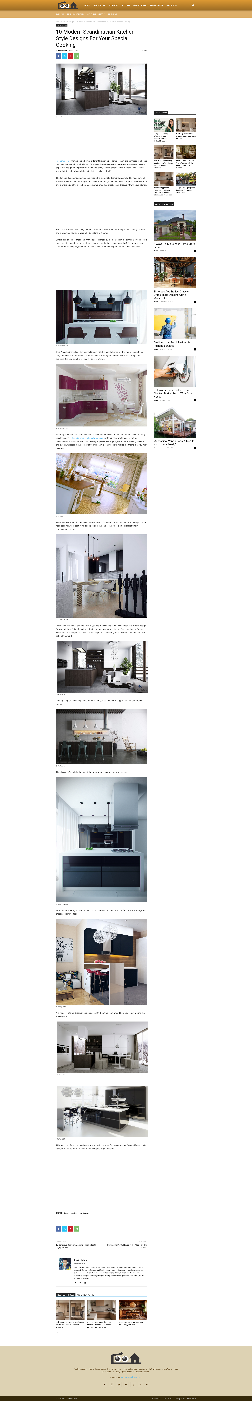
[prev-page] (57, 1332)
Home (87, 5)
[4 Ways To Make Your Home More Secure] (175, 225)
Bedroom (113, 5)
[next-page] (61, 1332)
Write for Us (191, 1398)
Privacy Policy (180, 1398)
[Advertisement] (101, 139)
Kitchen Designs (69, 21)
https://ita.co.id (79, 1264)
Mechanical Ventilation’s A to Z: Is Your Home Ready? (174, 442)
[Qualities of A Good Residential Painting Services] (175, 323)
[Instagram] (81, 1282)
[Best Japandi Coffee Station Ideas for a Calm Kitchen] (186, 125)
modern (74, 1213)
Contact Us (112, 14)
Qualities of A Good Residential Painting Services (172, 344)
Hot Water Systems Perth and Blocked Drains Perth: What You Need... (173, 393)
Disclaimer (156, 1398)
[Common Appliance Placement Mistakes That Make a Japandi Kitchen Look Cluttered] (101, 1310)
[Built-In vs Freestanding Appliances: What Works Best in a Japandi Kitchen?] (70, 1310)
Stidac (156, 251)
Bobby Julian (62, 50)
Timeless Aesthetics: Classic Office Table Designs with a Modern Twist (171, 295)
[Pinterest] (70, 56)
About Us (101, 14)
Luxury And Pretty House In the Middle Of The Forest (127, 1246)
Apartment (99, 5)
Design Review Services (75, 14)
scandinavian (84, 1213)
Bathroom (171, 5)
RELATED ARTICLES (65, 1295)
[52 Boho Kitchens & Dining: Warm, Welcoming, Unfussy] (133, 1310)
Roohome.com (62, 161)
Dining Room (139, 5)
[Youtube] (147, 1384)
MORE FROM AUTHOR (86, 1295)
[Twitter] (64, 56)
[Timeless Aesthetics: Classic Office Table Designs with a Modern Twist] (175, 272)
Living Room (156, 5)
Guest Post (60, 14)
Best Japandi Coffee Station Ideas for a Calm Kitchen (186, 136)
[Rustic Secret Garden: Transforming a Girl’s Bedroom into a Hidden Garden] (186, 152)
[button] (193, 5)
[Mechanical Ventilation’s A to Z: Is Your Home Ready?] (175, 422)
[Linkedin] (86, 1282)
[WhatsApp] (76, 56)
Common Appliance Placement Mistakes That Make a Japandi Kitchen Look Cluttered (99, 1324)
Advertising (91, 14)
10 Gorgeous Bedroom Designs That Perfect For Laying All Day (77, 1246)
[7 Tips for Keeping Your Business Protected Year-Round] (186, 179)
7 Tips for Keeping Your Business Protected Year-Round (185, 190)
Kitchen (126, 5)
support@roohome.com (131, 1377)
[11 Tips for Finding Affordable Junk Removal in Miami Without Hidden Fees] (164, 125)
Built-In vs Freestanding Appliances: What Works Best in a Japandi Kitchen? (70, 1324)
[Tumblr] (133, 1384)
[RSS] (126, 1384)
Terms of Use (167, 1398)
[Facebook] (58, 56)
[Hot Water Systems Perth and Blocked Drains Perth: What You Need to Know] (175, 371)
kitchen (66, 1213)
